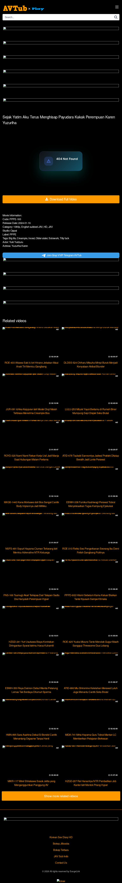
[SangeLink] (24, 8)
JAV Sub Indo (61, 856)
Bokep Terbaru (61, 850)
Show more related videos (61, 796)
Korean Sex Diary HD (61, 837)
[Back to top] (116, 876)
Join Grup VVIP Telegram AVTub (64, 255)
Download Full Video (63, 199)
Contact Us (61, 862)
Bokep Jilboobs (61, 843)
